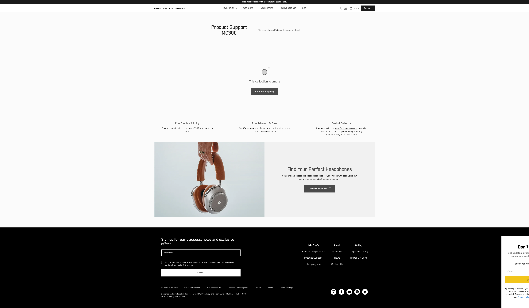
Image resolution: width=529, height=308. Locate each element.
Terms (270, 288)
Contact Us (337, 264)
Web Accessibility (214, 288)
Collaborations (288, 8)
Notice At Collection (192, 288)
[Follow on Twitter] (365, 292)
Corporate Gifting (358, 251)
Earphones (248, 8)
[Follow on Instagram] (333, 292)
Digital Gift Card (358, 258)
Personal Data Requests (238, 288)
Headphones (228, 8)
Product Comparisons (313, 251)
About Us (337, 251)
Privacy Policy (489, 297)
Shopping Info (313, 264)
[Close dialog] (526, 239)
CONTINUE (498, 279)
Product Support (313, 258)
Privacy (258, 288)
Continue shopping (264, 91)
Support (367, 8)
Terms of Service (508, 297)
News (337, 258)
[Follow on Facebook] (341, 292)
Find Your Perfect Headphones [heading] (319, 169)
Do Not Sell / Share (169, 288)
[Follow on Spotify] (357, 292)
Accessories (267, 8)
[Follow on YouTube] (349, 292)
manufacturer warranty (346, 128)
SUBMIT (201, 272)
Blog (304, 8)
